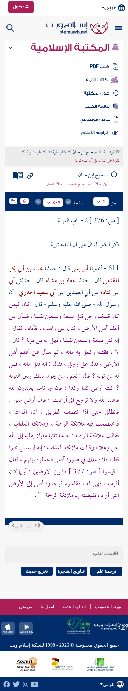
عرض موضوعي (95, 119)
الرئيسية (109, 152)
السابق (33, 526)
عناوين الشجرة (71, 571)
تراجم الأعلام (94, 132)
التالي (18, 526)
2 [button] (104, 201)
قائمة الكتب (97, 106)
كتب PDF (99, 66)
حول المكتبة (96, 93)
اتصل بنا (47, 606)
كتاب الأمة (97, 79)
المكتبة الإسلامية (71, 47)
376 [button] (56, 202)
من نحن (25, 606)
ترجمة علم (106, 571)
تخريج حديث (37, 571)
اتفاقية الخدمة (74, 606)
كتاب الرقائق (57, 152)
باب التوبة (34, 152)
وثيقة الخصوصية (107, 606)
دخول (19, 6)
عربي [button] (110, 8)
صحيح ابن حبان (85, 152)
